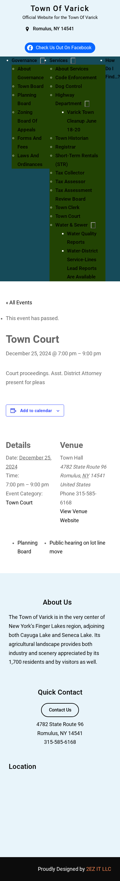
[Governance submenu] (42, 61)
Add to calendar (36, 410)
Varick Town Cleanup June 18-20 (81, 121)
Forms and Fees (29, 142)
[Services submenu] (73, 61)
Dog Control (68, 86)
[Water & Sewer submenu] (93, 225)
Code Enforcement (76, 77)
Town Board (30, 86)
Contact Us (60, 710)
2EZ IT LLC (98, 869)
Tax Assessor (70, 181)
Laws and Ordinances (30, 160)
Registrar (65, 147)
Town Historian (71, 138)
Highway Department (68, 99)
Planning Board (26, 99)
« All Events (19, 303)
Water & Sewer (71, 225)
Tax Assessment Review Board (73, 194)
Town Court (67, 216)
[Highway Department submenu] (87, 104)
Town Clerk (67, 207)
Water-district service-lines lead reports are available (82, 264)
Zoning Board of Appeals (27, 121)
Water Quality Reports (81, 238)
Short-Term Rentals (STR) (76, 160)
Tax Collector (69, 173)
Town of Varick (60, 8)
